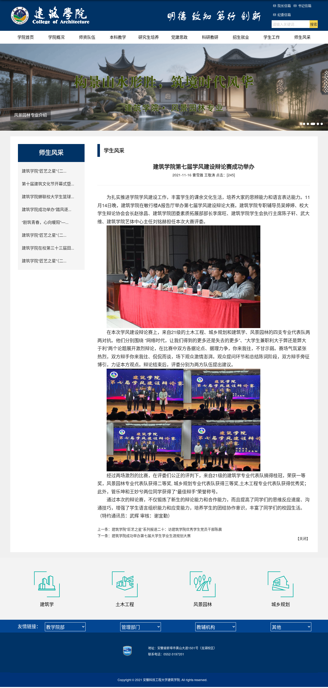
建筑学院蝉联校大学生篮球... (48, 196)
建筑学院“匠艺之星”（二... (44, 171)
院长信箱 (284, 5)
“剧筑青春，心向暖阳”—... (45, 222)
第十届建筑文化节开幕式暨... (48, 184)
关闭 (302, 538)
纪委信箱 (284, 14)
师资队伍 (87, 37)
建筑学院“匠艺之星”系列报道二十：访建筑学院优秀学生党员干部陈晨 (167, 529)
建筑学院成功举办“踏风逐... (46, 209)
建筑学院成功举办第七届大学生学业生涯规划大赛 (151, 535)
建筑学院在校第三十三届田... (48, 248)
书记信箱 (304, 5)
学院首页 (25, 37)
